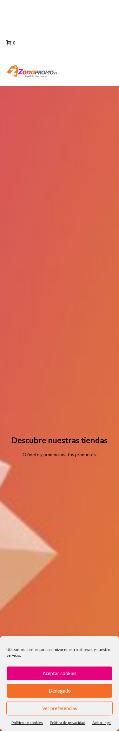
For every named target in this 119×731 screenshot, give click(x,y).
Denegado (60, 691)
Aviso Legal (101, 722)
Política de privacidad (67, 722)
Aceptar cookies (59, 673)
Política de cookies (27, 722)
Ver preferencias (59, 708)
